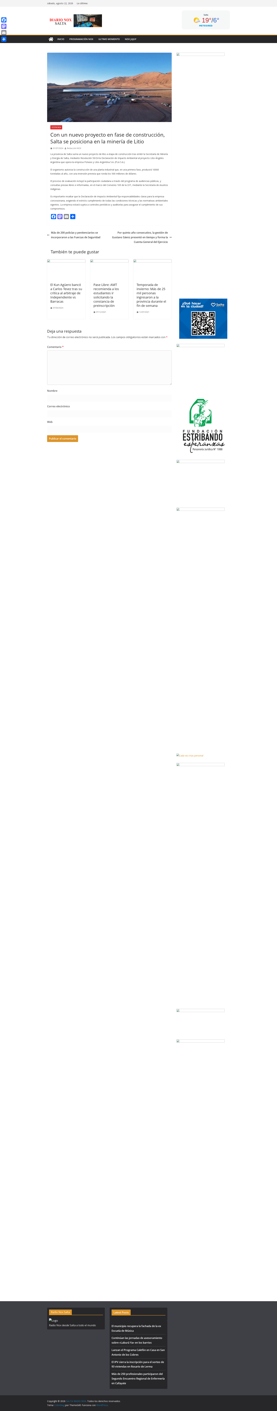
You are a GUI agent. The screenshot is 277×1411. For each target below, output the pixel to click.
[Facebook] (4, 20)
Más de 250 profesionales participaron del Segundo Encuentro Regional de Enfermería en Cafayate (138, 1378)
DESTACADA (56, 127)
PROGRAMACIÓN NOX (81, 39)
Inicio (60, 39)
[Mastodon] (4, 26)
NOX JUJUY (130, 39)
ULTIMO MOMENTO (109, 39)
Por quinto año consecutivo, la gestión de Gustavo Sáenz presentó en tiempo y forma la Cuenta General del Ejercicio (140, 237)
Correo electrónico (58, 406)
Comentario (55, 347)
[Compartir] (4, 39)
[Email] (4, 33)
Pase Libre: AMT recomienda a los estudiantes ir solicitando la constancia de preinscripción (106, 295)
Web (50, 422)
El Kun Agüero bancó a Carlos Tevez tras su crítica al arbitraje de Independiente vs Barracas (66, 293)
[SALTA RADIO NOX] (51, 39)
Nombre (52, 391)
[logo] (53, 1320)
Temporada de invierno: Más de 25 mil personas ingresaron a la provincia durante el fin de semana (151, 295)
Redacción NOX (74, 148)
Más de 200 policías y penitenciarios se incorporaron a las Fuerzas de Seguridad (75, 235)
